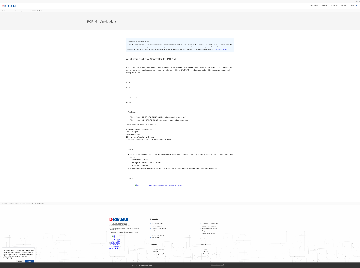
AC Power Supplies (157, 226)
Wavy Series (205, 231)
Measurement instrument (209, 226)
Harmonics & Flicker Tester (210, 223)
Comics (205, 251)
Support (343, 5)
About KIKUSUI (314, 5)
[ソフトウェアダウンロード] (137, 185)
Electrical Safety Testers (159, 228)
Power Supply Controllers (209, 228)
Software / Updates (158, 249)
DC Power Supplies (157, 223)
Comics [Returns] (208, 254)
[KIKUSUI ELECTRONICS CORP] (9, 6)
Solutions (334, 5)
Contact (351, 5)
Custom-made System (208, 233)
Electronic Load (156, 231)
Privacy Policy (215, 264)
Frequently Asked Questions (161, 254)
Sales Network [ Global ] (126, 232)
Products (325, 5)
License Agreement (221, 49)
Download (156, 251)
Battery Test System (158, 235)
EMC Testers (155, 237)
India (357, 1)
